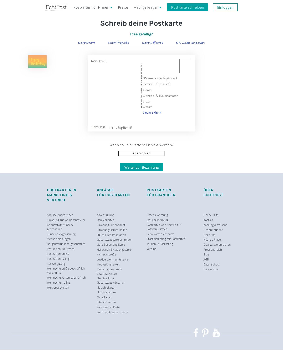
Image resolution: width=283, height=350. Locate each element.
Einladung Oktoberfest (111, 225)
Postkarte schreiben (187, 7)
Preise (123, 7)
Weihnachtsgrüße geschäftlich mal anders (66, 271)
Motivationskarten (108, 264)
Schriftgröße (118, 42)
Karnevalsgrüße (106, 254)
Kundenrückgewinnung (61, 234)
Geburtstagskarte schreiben (114, 239)
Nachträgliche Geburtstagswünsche (110, 280)
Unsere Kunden (213, 230)
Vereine (152, 249)
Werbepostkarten (58, 287)
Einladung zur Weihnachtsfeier (66, 220)
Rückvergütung (56, 263)
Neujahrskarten (106, 287)
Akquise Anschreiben (60, 215)
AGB (206, 259)
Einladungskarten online (112, 230)
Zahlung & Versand (215, 225)
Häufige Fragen (212, 239)
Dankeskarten (105, 220)
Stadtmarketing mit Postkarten (166, 239)
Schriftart (86, 42)
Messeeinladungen (59, 239)
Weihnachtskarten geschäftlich (66, 277)
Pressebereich (212, 249)
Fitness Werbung (157, 215)
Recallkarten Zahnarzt (160, 234)
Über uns (209, 235)
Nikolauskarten (106, 292)
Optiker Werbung (157, 220)
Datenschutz (211, 264)
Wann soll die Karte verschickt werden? (142, 145)
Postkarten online (58, 253)
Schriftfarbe (152, 42)
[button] (86, 42)
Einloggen (225, 7)
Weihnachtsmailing (58, 282)
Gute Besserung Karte (111, 244)
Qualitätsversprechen (217, 244)
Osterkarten (104, 297)
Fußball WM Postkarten (111, 235)
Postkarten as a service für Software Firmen (164, 227)
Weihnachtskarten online (112, 312)
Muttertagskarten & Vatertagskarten (109, 271)
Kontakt (208, 220)
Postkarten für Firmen (61, 249)
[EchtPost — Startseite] (56, 7)
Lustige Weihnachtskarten (113, 259)
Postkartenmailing (58, 258)
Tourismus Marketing (160, 244)
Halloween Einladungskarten (114, 249)
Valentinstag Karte (108, 307)
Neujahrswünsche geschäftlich (66, 244)
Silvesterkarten (106, 302)
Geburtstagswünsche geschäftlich (60, 227)
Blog (206, 254)
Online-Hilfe (211, 215)
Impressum (210, 269)
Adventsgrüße (105, 215)
